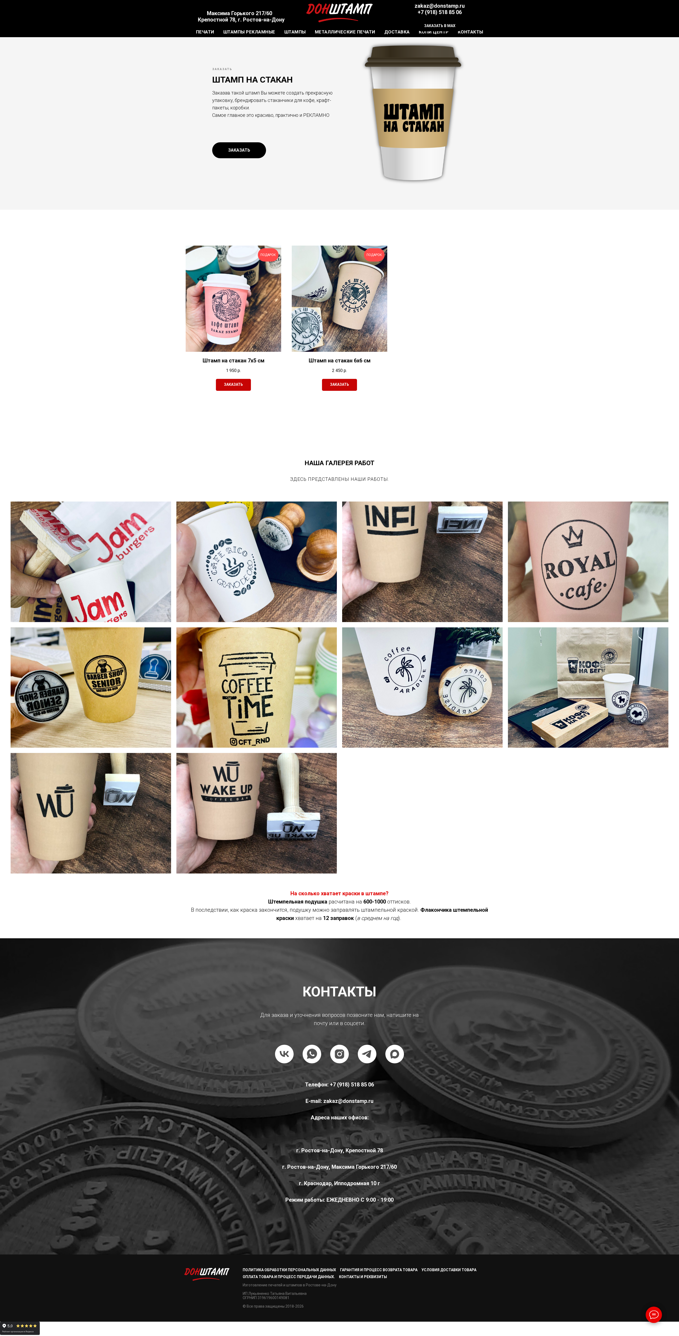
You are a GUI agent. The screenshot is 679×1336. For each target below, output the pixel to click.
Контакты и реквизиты (363, 1277)
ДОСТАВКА (397, 32)
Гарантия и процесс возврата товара (378, 1270)
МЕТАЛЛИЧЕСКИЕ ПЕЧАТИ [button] (345, 32)
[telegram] (367, 1054)
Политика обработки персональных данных (289, 1270)
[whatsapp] (312, 1054)
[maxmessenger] (394, 1054)
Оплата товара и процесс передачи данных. (289, 1277)
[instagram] (339, 1054)
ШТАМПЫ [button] (295, 32)
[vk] (284, 1054)
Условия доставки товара (448, 1270)
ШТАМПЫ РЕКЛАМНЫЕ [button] (249, 32)
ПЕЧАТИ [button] (205, 32)
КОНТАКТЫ (470, 32)
